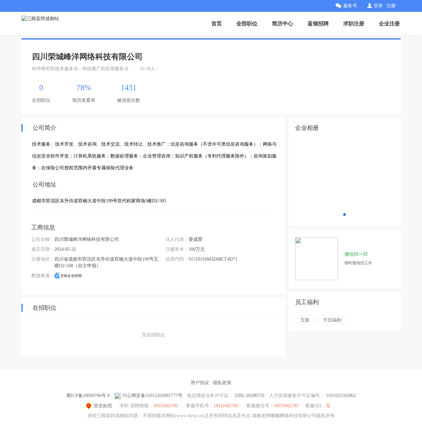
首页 (216, 23)
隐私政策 (222, 382)
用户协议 (200, 382)
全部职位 (246, 23)
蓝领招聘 (318, 23)
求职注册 (353, 23)
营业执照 (103, 405)
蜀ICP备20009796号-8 (88, 395)
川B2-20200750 (249, 395)
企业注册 (389, 23)
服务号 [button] (350, 5)
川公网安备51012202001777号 (152, 395)
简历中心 (282, 23)
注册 (391, 5)
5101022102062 (341, 395)
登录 (378, 5)
